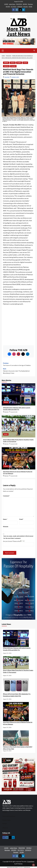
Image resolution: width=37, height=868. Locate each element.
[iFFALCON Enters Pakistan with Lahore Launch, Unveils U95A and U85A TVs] (18, 394)
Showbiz (25, 6)
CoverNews (30, 861)
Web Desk (6, 412)
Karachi (25, 62)
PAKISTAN (19, 4)
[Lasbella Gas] (18, 774)
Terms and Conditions (8, 816)
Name (5, 519)
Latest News (12, 4)
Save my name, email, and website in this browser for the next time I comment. (18, 537)
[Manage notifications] (33, 865)
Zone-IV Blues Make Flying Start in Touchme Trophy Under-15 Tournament (18, 671)
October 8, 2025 (15, 77)
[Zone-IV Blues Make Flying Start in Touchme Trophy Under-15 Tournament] (18, 426)
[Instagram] (14, 354)
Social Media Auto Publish (12, 867)
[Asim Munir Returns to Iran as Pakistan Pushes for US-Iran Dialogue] (18, 458)
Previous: (17, 364)
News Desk (6, 77)
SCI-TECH (13, 6)
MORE (30, 6)
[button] (5, 50)
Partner (4, 823)
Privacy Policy (6, 820)
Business (30, 4)
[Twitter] (23, 354)
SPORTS (8, 6)
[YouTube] (18, 354)
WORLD (25, 4)
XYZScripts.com (26, 867)
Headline (19, 62)
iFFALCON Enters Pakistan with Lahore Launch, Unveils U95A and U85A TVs (16, 409)
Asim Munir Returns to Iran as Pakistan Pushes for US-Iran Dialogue (17, 723)
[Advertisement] (18, 324)
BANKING (6, 62)
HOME (6, 4)
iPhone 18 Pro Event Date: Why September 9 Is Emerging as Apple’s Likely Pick (16, 695)
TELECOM (13, 66)
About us (5, 827)
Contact (4, 812)
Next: (16, 371)
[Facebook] (9, 354)
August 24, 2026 (13, 412)
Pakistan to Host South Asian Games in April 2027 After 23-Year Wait (17, 748)
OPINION (19, 6)
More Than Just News (18, 31)
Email (21, 519)
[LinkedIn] (27, 354)
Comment (6, 496)
